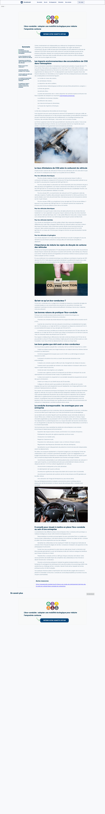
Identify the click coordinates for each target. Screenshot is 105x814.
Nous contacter (68, 2)
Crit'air (2, 6)
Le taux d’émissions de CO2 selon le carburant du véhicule (25, 57)
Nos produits (39, 2)
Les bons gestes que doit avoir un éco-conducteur (25, 74)
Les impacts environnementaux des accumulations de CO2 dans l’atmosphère (25, 51)
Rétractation (60, 2)
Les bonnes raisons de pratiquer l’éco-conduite (24, 70)
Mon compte (81, 2)
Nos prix (45, 2)
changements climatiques (67, 95)
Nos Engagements (52, 2)
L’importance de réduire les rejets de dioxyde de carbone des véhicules (25, 61)
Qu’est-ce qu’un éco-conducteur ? (23, 66)
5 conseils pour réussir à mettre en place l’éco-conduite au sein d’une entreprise (24, 85)
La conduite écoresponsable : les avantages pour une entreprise (25, 79)
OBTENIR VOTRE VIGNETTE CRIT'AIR (54, 34)
